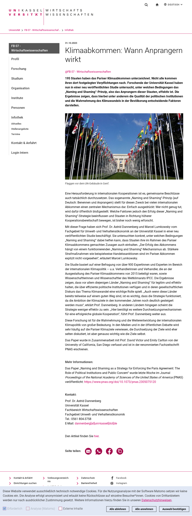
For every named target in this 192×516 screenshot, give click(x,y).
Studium (17, 78)
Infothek (69, 30)
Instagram (121, 483)
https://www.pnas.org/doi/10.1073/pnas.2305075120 (120, 382)
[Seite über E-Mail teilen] (88, 453)
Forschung (18, 69)
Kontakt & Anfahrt (24, 143)
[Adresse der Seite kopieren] (119, 453)
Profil (15, 59)
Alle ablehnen (118, 509)
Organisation (20, 88)
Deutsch (175, 4)
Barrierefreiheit (89, 483)
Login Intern (19, 152)
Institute (17, 98)
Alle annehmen (144, 509)
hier (96, 436)
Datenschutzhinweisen (157, 500)
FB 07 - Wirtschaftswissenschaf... (42, 30)
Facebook (121, 477)
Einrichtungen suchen (25, 483)
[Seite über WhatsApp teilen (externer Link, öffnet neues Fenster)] (98, 453)
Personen (18, 108)
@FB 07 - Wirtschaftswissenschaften (88, 71)
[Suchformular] (146, 5)
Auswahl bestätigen (174, 509)
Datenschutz (88, 477)
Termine (15, 134)
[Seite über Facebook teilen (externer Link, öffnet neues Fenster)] (109, 453)
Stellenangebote (19, 129)
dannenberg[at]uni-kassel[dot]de (96, 423)
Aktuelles (16, 123)
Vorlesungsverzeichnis (58, 479)
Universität (14, 30)
